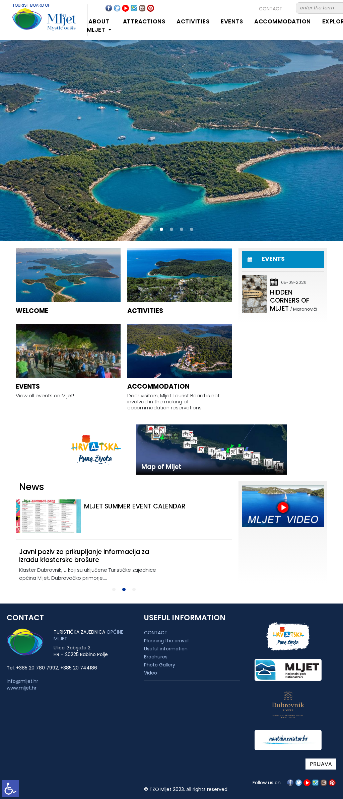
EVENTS (232, 21)
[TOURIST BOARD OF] (37, 22)
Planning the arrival (166, 640)
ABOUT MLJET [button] (98, 25)
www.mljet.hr (22, 688)
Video (150, 672)
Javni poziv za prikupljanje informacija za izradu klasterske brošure (84, 555)
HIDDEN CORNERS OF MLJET (290, 300)
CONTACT (270, 8)
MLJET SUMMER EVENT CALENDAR (135, 506)
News (31, 486)
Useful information (166, 648)
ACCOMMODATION (282, 21)
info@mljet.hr (22, 681)
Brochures (155, 656)
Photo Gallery (159, 664)
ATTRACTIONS (144, 21)
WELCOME (32, 310)
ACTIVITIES (193, 21)
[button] (151, 229)
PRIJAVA (321, 764)
